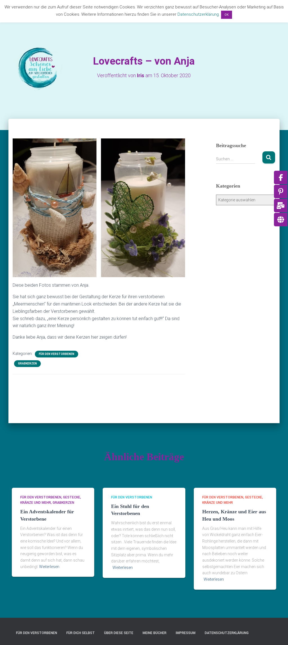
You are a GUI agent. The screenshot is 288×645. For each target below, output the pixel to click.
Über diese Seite (118, 633)
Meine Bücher (154, 633)
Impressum (185, 633)
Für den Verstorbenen (56, 353)
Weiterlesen (49, 566)
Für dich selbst (80, 633)
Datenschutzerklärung (227, 633)
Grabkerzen (27, 363)
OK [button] (226, 15)
